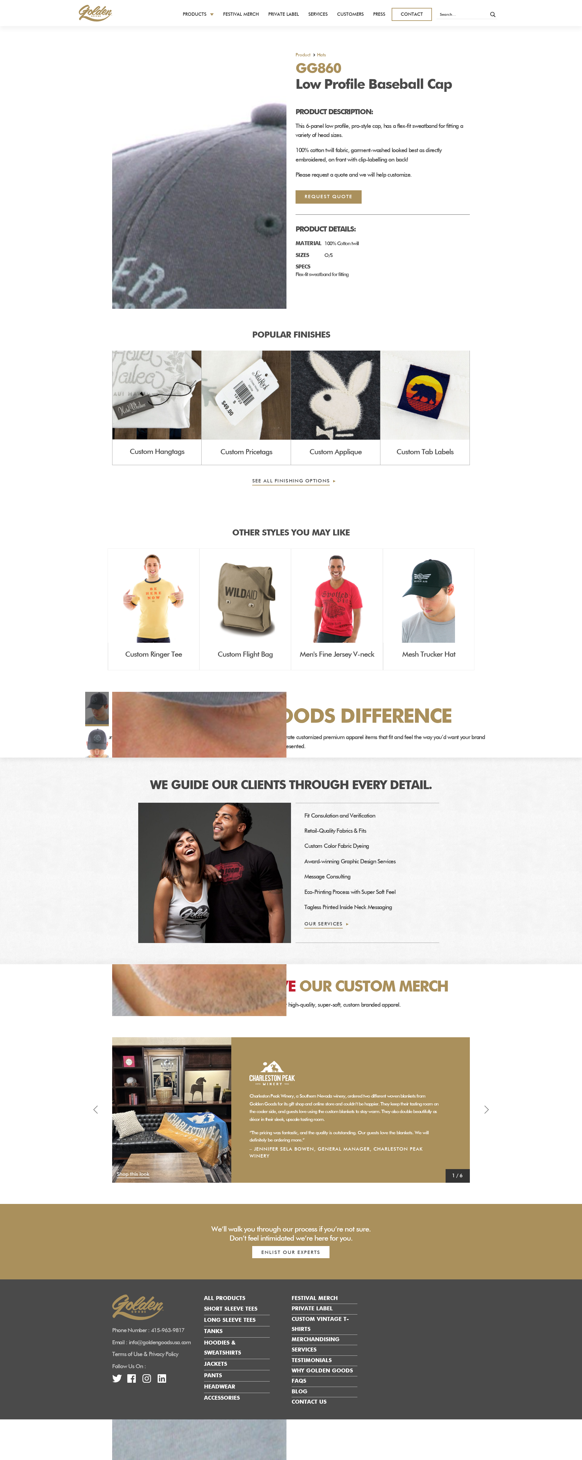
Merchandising (316, 1339)
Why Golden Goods (322, 1371)
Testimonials (312, 1360)
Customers (350, 14)
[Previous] (95, 1110)
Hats (321, 55)
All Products (224, 1298)
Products (194, 14)
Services (318, 14)
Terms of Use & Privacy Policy (145, 1354)
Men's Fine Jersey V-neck (337, 654)
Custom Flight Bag (245, 654)
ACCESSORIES (222, 1398)
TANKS (213, 1332)
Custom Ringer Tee (153, 654)
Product (303, 55)
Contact (412, 14)
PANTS (213, 1375)
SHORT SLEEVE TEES (230, 1309)
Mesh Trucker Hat (428, 654)
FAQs (299, 1381)
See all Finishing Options (291, 481)
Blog (299, 1392)
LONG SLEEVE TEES (230, 1320)
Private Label (283, 14)
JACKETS (215, 1364)
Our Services (323, 924)
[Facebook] (131, 1381)
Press (379, 14)
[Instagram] (146, 1381)
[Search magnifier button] (493, 14)
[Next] (486, 1110)
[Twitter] (117, 1381)
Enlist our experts (290, 1252)
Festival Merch (241, 14)
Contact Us (309, 1402)
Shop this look (133, 1174)
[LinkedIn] (162, 1381)
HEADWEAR (219, 1387)
